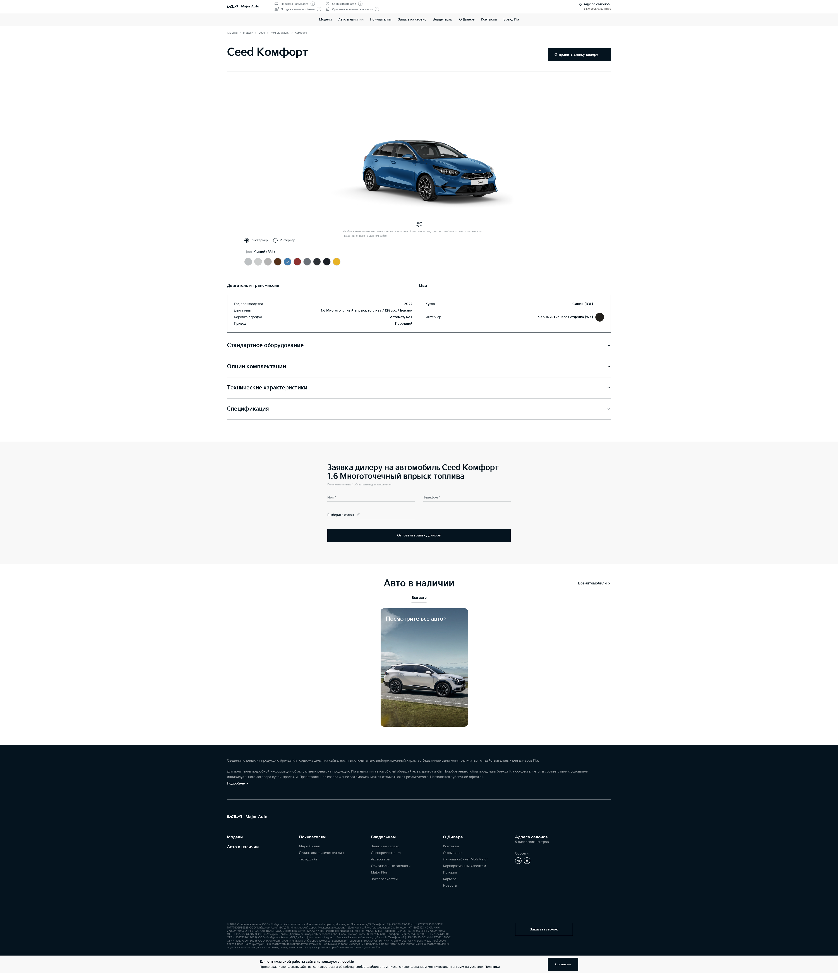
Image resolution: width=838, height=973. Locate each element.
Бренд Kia (511, 19)
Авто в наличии (351, 19)
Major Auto (250, 6)
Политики (492, 967)
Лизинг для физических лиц (321, 853)
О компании (452, 853)
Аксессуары (380, 859)
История (450, 872)
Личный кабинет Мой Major (465, 859)
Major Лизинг (309, 846)
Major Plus (379, 872)
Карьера (450, 879)
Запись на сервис (412, 19)
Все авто (419, 598)
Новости (450, 886)
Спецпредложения (386, 853)
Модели (325, 19)
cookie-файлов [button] (367, 967)
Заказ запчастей (384, 879)
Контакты (489, 19)
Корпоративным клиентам (464, 866)
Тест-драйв (308, 859)
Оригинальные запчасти (390, 866)
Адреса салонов (531, 837)
